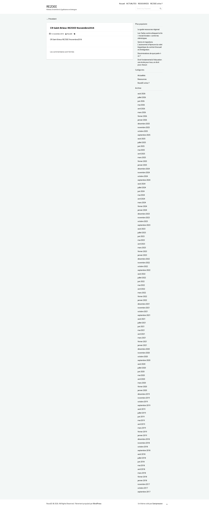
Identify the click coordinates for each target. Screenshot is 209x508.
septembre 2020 (144, 360)
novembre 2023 (144, 218)
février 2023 (142, 251)
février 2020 (142, 387)
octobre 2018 (143, 447)
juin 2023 (141, 236)
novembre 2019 (144, 398)
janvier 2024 (142, 210)
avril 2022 (141, 289)
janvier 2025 (142, 165)
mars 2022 (142, 293)
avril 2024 (141, 199)
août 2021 (141, 319)
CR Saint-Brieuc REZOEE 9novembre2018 (66, 39)
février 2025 (142, 161)
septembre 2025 (144, 135)
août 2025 (141, 139)
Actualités (141, 75)
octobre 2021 (143, 311)
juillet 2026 (142, 97)
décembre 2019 (144, 394)
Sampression (157, 504)
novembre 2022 (144, 263)
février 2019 (142, 432)
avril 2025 (141, 154)
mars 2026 (142, 112)
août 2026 (141, 94)
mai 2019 (141, 420)
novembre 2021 (144, 308)
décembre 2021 (144, 304)
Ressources (142, 79)
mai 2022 (141, 285)
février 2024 (142, 206)
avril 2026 (141, 109)
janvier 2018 (142, 480)
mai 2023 (141, 240)
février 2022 (142, 296)
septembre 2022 (144, 270)
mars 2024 (142, 203)
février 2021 (142, 342)
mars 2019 (142, 428)
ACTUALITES (131, 4)
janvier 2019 (142, 435)
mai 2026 (141, 105)
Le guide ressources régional (148, 29)
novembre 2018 (144, 443)
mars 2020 (142, 383)
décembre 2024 (144, 169)
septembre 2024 (144, 180)
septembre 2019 (144, 405)
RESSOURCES (143, 4)
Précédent (51, 19)
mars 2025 (142, 157)
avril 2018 (141, 469)
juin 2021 (141, 326)
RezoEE (51, 6)
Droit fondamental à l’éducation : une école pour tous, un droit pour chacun (150, 62)
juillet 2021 (142, 323)
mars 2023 (142, 248)
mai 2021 (141, 330)
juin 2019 (141, 417)
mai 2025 (141, 150)
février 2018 (142, 477)
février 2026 (142, 116)
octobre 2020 (143, 357)
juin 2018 (141, 462)
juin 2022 (141, 281)
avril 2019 (141, 424)
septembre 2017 (144, 492)
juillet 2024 (142, 188)
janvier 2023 (142, 255)
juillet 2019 (142, 413)
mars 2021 (142, 338)
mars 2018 (142, 473)
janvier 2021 (142, 345)
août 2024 (141, 184)
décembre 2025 (144, 124)
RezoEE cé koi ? (143, 83)
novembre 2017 (144, 484)
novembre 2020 (144, 353)
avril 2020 (141, 379)
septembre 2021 (144, 315)
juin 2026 (141, 101)
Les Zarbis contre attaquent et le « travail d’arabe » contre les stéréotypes (150, 35)
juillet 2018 (142, 458)
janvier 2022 (142, 300)
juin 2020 (141, 372)
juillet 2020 (142, 368)
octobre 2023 (143, 221)
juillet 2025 (142, 142)
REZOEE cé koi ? (156, 4)
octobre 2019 (143, 402)
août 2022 (141, 274)
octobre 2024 (143, 176)
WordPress (97, 504)
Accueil (122, 4)
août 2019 (141, 409)
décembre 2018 (144, 439)
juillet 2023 (142, 233)
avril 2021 (141, 334)
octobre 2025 (143, 131)
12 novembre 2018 (57, 34)
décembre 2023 (144, 214)
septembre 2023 (144, 225)
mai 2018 (141, 465)
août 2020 (141, 364)
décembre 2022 (144, 259)
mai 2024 (141, 195)
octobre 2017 (143, 488)
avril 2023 (141, 244)
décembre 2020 (144, 349)
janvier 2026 (142, 120)
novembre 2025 (144, 127)
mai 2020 (141, 375)
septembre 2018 (144, 450)
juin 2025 (141, 146)
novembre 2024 (144, 172)
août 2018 (141, 454)
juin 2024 (141, 191)
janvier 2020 (142, 390)
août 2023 (141, 229)
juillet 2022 (142, 278)
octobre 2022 (143, 266)
